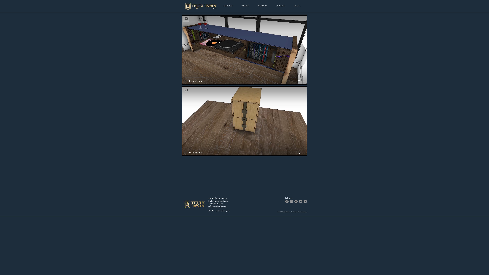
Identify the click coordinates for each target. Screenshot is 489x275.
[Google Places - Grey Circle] (305, 201)
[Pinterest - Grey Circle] (296, 201)
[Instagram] (291, 201)
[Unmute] (189, 81)
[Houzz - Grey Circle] (300, 201)
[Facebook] (287, 201)
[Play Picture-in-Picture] (299, 81)
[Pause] (185, 81)
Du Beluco (303, 212)
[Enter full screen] (303, 81)
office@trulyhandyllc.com (217, 206)
